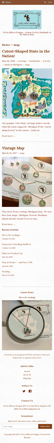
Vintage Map (13, 148)
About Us (27, 375)
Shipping (27, 378)
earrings (22, 61)
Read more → (9, 136)
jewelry (46, 61)
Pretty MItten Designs (29, 434)
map (27, 64)
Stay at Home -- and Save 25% (17, 262)
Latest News (27, 292)
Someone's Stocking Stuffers (16, 244)
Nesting (6, 271)
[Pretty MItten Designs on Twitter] (24, 391)
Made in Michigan (13, 64)
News (6, 45)
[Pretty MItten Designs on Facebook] (30, 391)
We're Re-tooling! (11, 235)
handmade (34, 61)
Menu (8, 2)
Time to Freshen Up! (12, 253)
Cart (49, 2)
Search (27, 371)
